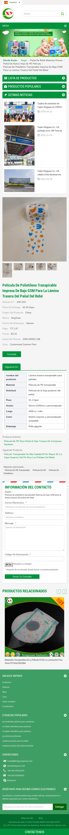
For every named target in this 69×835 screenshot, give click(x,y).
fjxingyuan (11, 780)
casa (4, 697)
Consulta (11, 354)
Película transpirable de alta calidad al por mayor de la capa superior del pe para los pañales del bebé (33, 456)
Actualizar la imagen (22, 564)
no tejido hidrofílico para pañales (16, 726)
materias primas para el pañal (15, 741)
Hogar (24, 60)
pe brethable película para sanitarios (18, 722)
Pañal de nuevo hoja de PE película (22, 63)
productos (6, 682)
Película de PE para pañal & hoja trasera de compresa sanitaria (33, 443)
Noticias (5, 687)
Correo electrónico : (15, 502)
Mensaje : (10, 523)
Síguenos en (11, 367)
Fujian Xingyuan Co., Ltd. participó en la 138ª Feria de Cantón (50, 129)
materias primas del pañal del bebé (17, 746)
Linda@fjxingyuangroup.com (19, 761)
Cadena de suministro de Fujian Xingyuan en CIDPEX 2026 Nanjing (50, 105)
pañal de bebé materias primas (46, 60)
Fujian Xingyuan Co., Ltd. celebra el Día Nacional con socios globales (49, 173)
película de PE (39, 470)
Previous (59, 591)
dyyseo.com (60, 825)
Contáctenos (7, 706)
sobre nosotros (8, 701)
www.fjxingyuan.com (16, 766)
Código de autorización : (18, 554)
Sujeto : (9, 491)
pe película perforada (11, 736)
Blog (4, 692)
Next (64, 591)
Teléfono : (10, 513)
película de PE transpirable (17, 470)
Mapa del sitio (27, 818)
